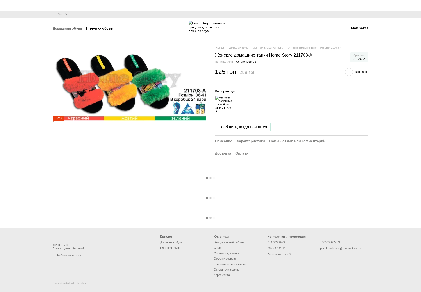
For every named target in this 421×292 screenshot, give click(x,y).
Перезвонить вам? (279, 254)
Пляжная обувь (99, 28)
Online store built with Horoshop (69, 283)
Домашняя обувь (67, 28)
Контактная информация (230, 264)
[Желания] (334, 28)
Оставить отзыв (246, 61)
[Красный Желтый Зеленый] (224, 105)
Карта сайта (222, 275)
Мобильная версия (69, 255)
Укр (60, 14)
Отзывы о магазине (226, 269)
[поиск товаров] (120, 28)
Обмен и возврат (225, 258)
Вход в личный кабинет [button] (229, 242)
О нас (217, 247)
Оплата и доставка (226, 253)
